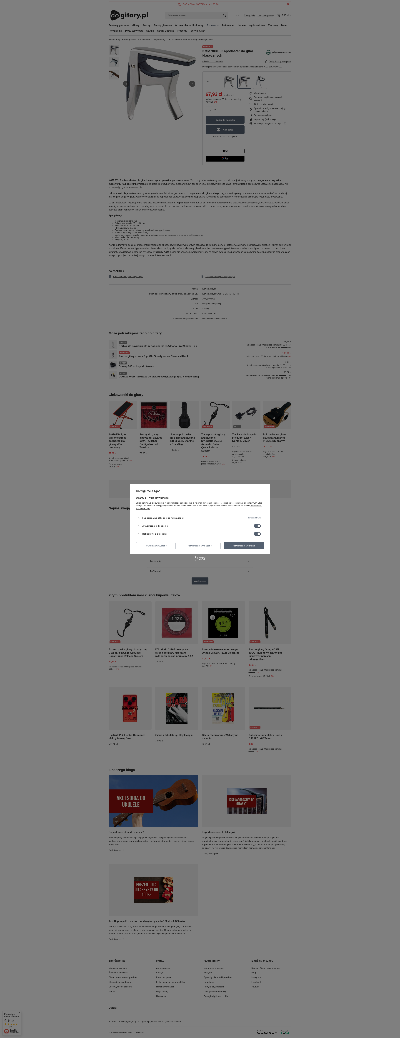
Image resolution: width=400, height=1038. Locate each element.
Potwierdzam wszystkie (243, 545)
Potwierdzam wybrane (156, 545)
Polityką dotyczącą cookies (207, 503)
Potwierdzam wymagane (200, 545)
